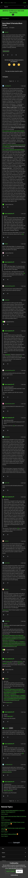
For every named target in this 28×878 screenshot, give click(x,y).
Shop (3, 848)
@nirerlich (20, 661)
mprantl (6, 32)
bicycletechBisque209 (10, 286)
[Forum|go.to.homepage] (10, 3)
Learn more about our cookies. (16, 868)
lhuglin (6, 243)
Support (3, 856)
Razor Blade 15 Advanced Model (8, 834)
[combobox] (14, 6)
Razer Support (5, 18)
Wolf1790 (7, 482)
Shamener (7, 300)
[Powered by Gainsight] (14, 843)
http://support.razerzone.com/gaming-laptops (13, 130)
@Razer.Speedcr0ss (7, 772)
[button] (2, 3)
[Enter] (2, 6)
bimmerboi (7, 437)
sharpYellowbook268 (10, 403)
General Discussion (5, 820)
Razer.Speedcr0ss (9, 213)
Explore (3, 852)
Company (4, 860)
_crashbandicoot (8, 764)
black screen (6, 51)
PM (23, 234)
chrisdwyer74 (8, 86)
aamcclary (7, 563)
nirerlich (6, 541)
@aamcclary (5, 610)
